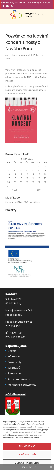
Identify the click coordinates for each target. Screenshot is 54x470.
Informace (14, 356)
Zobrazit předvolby (27, 462)
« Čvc (14, 189)
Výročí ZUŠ (14, 367)
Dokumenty (14, 362)
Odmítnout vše (27, 454)
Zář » (39, 189)
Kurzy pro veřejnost (19, 379)
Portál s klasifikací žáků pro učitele (22, 202)
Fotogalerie (14, 373)
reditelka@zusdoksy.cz (18, 321)
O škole (12, 351)
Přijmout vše (27, 446)
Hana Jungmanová (21, 55)
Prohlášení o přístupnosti (22, 384)
